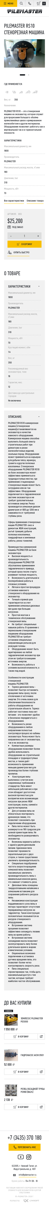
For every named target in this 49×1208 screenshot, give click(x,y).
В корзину (27, 244)
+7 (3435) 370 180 (25, 1137)
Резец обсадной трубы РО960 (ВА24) (33, 1090)
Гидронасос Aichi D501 (32, 1055)
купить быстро (21, 252)
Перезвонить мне (27, 1147)
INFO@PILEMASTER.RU (27, 1174)
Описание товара (35, 200)
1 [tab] (22, 75)
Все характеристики (14, 200)
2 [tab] (28, 75)
